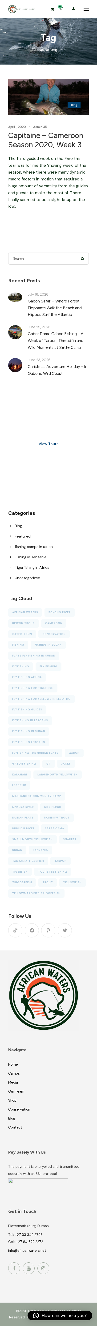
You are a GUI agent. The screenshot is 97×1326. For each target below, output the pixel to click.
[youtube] (29, 1268)
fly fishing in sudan (28, 731)
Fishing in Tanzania (30, 557)
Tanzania (40, 850)
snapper (70, 839)
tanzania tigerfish (28, 860)
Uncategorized (27, 577)
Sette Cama (54, 828)
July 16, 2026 (38, 294)
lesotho (19, 785)
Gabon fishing (24, 763)
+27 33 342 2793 (29, 1234)
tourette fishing (52, 871)
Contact (15, 1127)
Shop (12, 1100)
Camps (14, 1073)
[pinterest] (48, 930)
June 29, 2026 (39, 327)
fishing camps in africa (34, 546)
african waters (25, 612)
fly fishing (48, 666)
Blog (74, 105)
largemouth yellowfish (57, 774)
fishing (18, 644)
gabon (74, 752)
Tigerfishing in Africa (32, 567)
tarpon (60, 860)
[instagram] (43, 1268)
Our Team (16, 1091)
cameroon (53, 623)
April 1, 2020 (17, 127)
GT (48, 763)
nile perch (52, 807)
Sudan (17, 850)
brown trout (23, 623)
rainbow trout (57, 817)
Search (82, 259)
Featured (23, 536)
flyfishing (20, 666)
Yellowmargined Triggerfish (36, 893)
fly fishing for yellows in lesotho (41, 698)
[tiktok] (15, 930)
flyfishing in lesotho (30, 720)
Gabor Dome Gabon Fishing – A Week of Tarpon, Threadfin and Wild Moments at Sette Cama (56, 340)
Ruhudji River (23, 828)
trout (47, 882)
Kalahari (19, 774)
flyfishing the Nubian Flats (35, 752)
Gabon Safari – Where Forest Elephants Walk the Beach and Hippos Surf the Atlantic (55, 308)
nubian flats (23, 817)
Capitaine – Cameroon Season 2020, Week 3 (45, 140)
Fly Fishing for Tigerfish (32, 688)
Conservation (19, 1109)
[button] (60, 1315)
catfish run (22, 634)
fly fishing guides (27, 709)
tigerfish (20, 871)
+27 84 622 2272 (29, 1241)
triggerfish (22, 882)
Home (13, 1064)
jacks (66, 763)
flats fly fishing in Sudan (33, 655)
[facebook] (32, 930)
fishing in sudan (48, 644)
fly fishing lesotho (28, 742)
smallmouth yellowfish (32, 839)
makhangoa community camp (36, 796)
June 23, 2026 (39, 360)
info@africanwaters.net (27, 1250)
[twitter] (65, 930)
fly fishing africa (27, 677)
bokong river (59, 612)
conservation (54, 634)
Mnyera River (23, 807)
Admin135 (40, 127)
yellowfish (72, 882)
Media (13, 1082)
